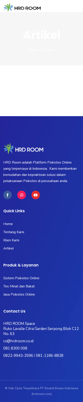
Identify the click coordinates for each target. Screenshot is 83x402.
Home (32, 49)
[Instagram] (21, 195)
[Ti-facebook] (7, 195)
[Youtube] (35, 195)
